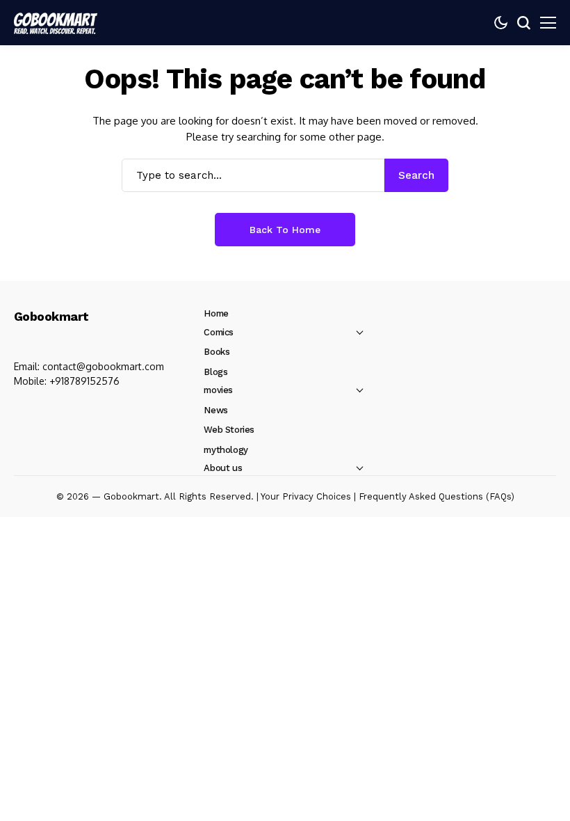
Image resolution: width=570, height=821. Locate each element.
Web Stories (229, 429)
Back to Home (285, 229)
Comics (219, 332)
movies (218, 390)
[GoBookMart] (55, 22)
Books (216, 351)
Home (216, 313)
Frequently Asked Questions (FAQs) (436, 496)
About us (223, 468)
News (215, 410)
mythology (226, 450)
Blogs (215, 372)
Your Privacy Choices (306, 496)
